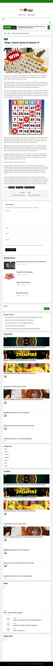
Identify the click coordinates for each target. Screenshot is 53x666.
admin (6, 45)
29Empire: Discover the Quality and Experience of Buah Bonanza (19, 320)
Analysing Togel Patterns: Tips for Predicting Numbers (18, 438)
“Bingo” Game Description (23, 282)
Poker (5, 460)
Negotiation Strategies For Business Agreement (25, 625)
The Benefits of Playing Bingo (24, 272)
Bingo (5, 39)
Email (7, 233)
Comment (8, 210)
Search (6, 306)
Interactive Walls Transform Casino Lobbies (15, 325)
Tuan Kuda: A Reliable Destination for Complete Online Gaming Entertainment (22, 328)
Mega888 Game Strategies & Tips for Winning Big (16, 412)
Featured (6, 427)
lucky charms (19, 187)
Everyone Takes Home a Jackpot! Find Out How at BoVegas (19, 425)
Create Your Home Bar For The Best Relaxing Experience (27, 620)
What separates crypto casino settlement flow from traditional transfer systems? (31, 27)
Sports (6, 466)
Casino (5, 349)
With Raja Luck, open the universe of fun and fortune (31, 261)
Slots (5, 463)
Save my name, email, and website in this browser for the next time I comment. (25, 245)
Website (7, 239)
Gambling (6, 457)
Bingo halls (11, 187)
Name (7, 227)
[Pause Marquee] (49, 27)
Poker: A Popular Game (19, 630)
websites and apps (29, 187)
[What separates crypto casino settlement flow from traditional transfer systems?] (14, 28)
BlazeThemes (40, 663)
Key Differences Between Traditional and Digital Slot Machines (19, 323)
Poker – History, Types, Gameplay (13, 612)
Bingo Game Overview (22, 293)
